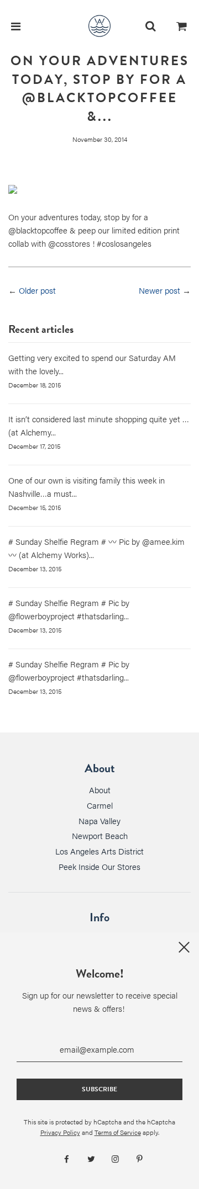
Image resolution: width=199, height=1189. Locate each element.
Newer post (159, 290)
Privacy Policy (60, 1132)
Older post (37, 290)
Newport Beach (100, 835)
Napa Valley (99, 820)
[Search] (150, 26)
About (100, 789)
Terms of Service (118, 1132)
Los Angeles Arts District (99, 851)
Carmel (100, 805)
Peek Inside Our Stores (99, 866)
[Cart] (181, 26)
